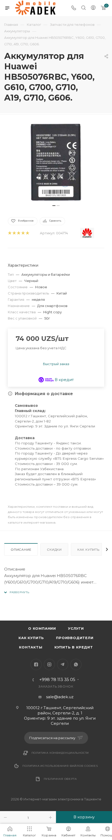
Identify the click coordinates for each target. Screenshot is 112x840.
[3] (18, 233)
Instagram (49, 664)
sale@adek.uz (59, 696)
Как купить (88, 549)
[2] (14, 233)
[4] (23, 233)
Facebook (36, 664)
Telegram (62, 664)
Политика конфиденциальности (60, 753)
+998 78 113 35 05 (57, 680)
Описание (21, 549)
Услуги (76, 628)
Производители (74, 638)
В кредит (64, 379)
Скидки (54, 549)
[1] (9, 233)
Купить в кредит (73, 647)
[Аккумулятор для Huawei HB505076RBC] (56, 162)
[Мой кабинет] (93, 8)
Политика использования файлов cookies (60, 766)
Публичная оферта (60, 779)
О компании (42, 628)
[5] (27, 233)
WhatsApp (76, 664)
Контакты (30, 647)
